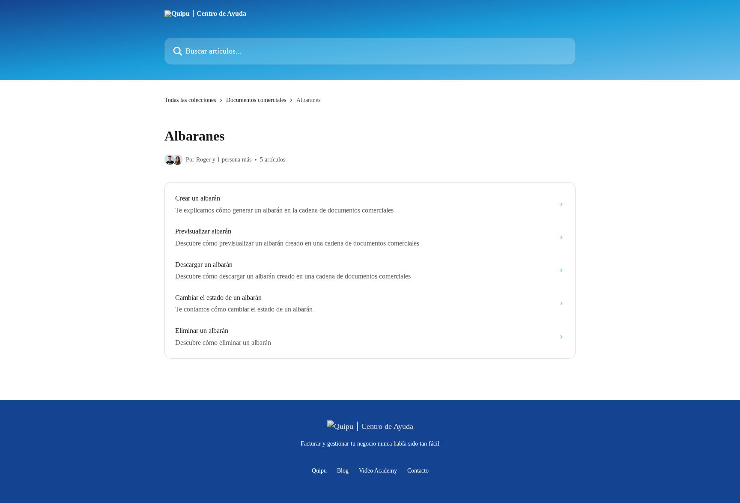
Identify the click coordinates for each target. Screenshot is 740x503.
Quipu (319, 470)
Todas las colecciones (190, 100)
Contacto (418, 470)
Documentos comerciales (256, 100)
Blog (343, 470)
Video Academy (378, 470)
